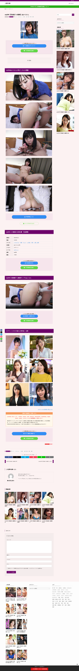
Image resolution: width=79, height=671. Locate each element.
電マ (63, 605)
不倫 (59, 597)
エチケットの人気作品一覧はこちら (45, 409)
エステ (59, 589)
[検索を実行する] (73, 15)
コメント (9, 539)
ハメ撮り (24, 16)
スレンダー (54, 591)
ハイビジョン (20, 16)
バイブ (67, 593)
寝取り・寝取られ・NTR (56, 599)
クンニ (67, 589)
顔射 (33, 16)
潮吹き (63, 601)
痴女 (53, 603)
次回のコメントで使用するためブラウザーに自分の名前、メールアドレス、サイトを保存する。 (25, 568)
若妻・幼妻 (54, 605)
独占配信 (70, 601)
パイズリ (53, 595)
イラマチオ (54, 589)
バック (71, 593)
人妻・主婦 (27, 16)
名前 (8, 555)
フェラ (62, 595)
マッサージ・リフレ (68, 595)
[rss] (72, 0)
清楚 (60, 601)
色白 (68, 603)
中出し (62, 597)
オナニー (62, 589)
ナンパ (16, 16)
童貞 (62, 603)
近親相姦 (59, 605)
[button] (9, 457)
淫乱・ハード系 (55, 601)
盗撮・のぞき (57, 603)
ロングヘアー (54, 597)
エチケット (11, 16)
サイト (8, 564)
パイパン (58, 595)
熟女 (66, 601)
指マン (69, 599)
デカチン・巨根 (60, 591)
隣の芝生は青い (11, 480)
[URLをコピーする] (50, 457)
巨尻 (66, 599)
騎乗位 (69, 605)
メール (8, 559)
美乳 (65, 603)
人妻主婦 (7, 3)
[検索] (73, 0)
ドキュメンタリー (67, 591)
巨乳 (30, 16)
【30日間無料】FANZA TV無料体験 (39, 668)
